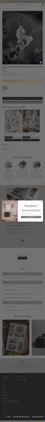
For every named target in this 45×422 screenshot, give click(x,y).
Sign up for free (31, 217)
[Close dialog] (42, 201)
